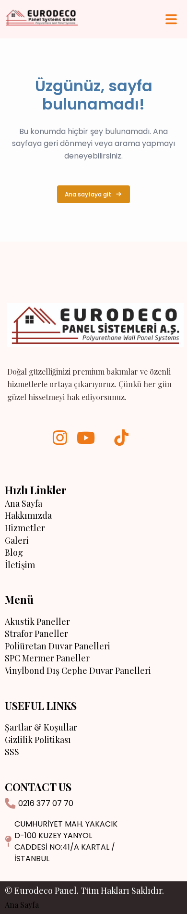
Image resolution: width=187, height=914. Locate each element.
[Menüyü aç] (171, 19)
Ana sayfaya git (88, 194)
